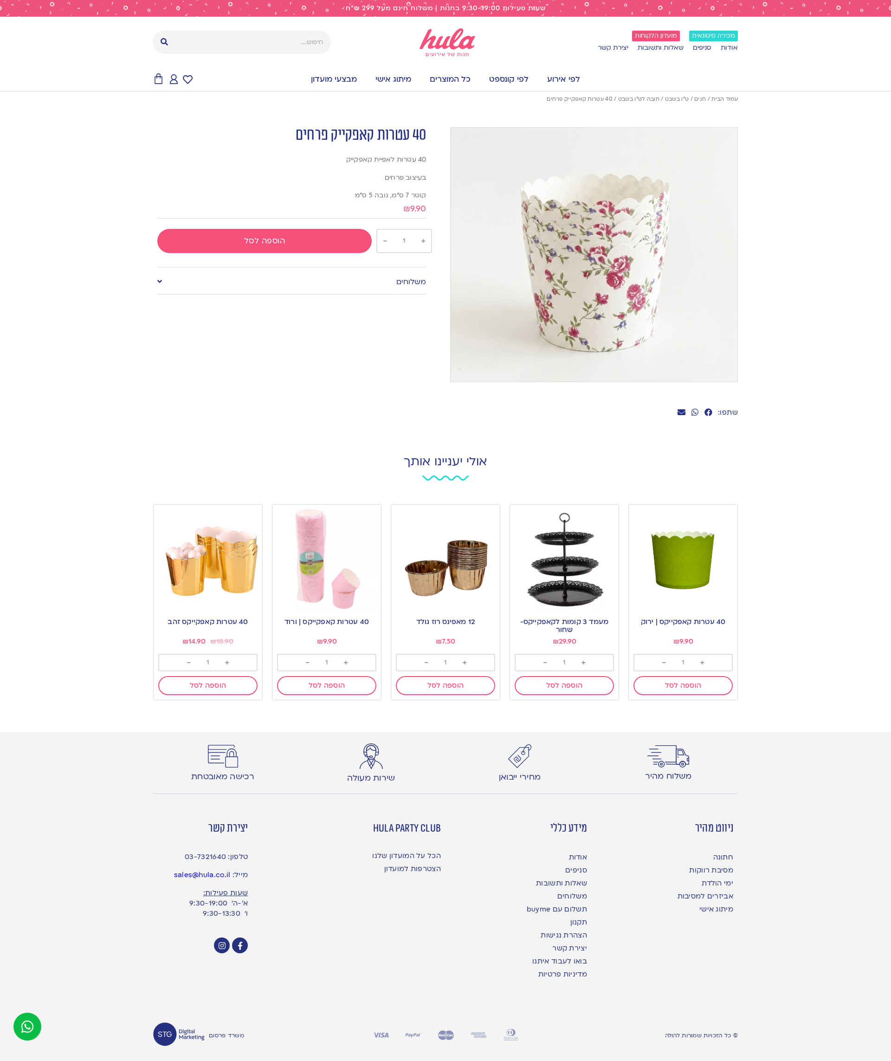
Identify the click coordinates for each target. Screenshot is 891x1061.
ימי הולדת (717, 883)
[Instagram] (222, 945)
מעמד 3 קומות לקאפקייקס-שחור (564, 625)
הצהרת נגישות (564, 935)
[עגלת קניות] (158, 79)
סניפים (702, 47)
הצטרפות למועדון (412, 868)
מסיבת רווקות (711, 870)
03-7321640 (205, 856)
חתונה (723, 857)
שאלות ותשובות (661, 47)
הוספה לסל (264, 240)
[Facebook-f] (240, 945)
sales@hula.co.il (202, 874)
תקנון (578, 922)
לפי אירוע (563, 79)
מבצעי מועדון (334, 79)
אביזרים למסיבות (705, 896)
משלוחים (411, 282)
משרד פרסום (226, 1035)
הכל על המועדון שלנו (406, 855)
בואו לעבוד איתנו (559, 961)
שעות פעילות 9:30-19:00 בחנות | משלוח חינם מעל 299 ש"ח (446, 8)
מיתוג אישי (393, 79)
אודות (729, 47)
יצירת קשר (613, 47)
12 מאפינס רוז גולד (445, 621)
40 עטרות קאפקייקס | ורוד (326, 621)
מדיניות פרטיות (562, 974)
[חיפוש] (164, 42)
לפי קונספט (509, 79)
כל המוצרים (450, 79)
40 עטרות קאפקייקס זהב (208, 621)
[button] (708, 412)
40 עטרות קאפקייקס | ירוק (683, 621)
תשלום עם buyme (557, 909)
